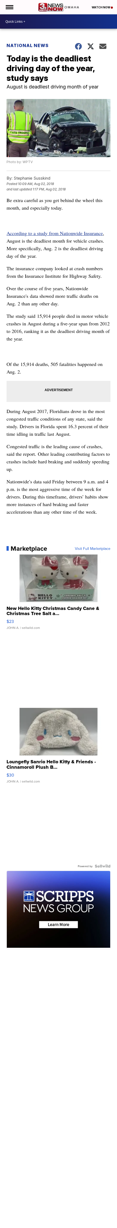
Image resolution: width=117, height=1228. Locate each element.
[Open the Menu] (9, 7)
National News (28, 45)
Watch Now (101, 7)
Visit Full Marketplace (92, 548)
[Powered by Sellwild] (102, 866)
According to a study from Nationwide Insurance (55, 233)
